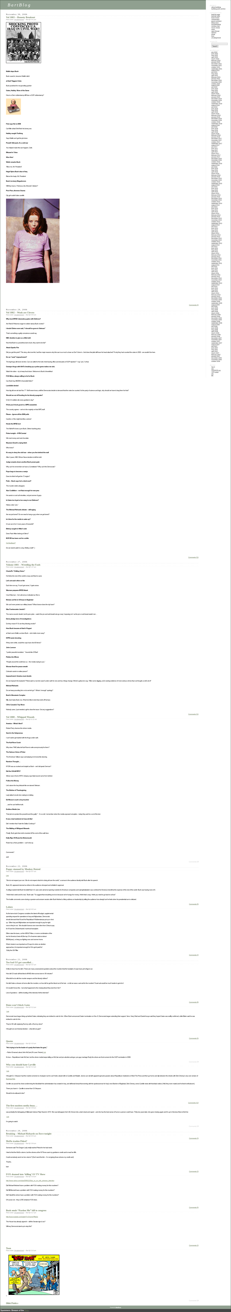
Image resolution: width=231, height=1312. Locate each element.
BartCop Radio (215, 16)
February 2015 (216, 195)
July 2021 (214, 72)
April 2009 (214, 311)
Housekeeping (216, 24)
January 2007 (215, 356)
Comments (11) (193, 557)
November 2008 (216, 320)
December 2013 (216, 218)
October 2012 (215, 241)
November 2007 (216, 340)
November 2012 (216, 240)
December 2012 (216, 238)
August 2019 (215, 105)
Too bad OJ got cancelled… (19, 962)
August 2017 (215, 145)
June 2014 (214, 208)
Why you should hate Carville (21, 1064)
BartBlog (19, 4)
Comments (216, 370)
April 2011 (214, 271)
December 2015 (216, 178)
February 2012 (216, 255)
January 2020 (215, 97)
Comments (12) (193, 1103)
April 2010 (214, 291)
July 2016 (214, 167)
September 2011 (216, 263)
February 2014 (216, 215)
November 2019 (216, 100)
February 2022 (216, 60)
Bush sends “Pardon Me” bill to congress (26, 1210)
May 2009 (214, 310)
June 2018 (214, 128)
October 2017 (215, 142)
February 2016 (216, 175)
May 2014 (214, 210)
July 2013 (214, 227)
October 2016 (215, 162)
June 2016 (214, 168)
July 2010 (214, 286)
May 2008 (214, 330)
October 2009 (215, 301)
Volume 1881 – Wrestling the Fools (23, 564)
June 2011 (214, 268)
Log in (213, 367)
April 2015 (214, 192)
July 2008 (214, 326)
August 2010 (215, 285)
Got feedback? (11, 543)
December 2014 (216, 198)
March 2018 (215, 134)
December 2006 (216, 358)
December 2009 (216, 298)
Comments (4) (194, 305)
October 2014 (215, 202)
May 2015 (214, 190)
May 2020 (214, 90)
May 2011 (214, 270)
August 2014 (215, 205)
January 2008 (215, 336)
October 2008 (215, 321)
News (213, 29)
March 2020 (215, 94)
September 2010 (216, 283)
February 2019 (216, 115)
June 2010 (214, 288)
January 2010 (215, 296)
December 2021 (216, 64)
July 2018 (214, 127)
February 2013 (216, 235)
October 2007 (215, 341)
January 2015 (215, 197)
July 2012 (214, 247)
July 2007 (214, 346)
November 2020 (216, 82)
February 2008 (216, 335)
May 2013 (214, 230)
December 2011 (216, 258)
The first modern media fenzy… (21, 1105)
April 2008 (214, 331)
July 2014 (214, 207)
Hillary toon (215, 23)
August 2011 (215, 265)
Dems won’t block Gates (18, 1005)
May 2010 (214, 290)
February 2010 (216, 295)
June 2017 (214, 148)
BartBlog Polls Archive (218, 9)
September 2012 (216, 243)
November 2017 (216, 140)
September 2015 (216, 183)
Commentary (215, 19)
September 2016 (216, 163)
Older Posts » (12, 1303)
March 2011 (215, 273)
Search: (214, 41)
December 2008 (216, 318)
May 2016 (214, 170)
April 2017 (214, 152)
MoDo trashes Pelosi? (16, 1141)
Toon (8, 1248)
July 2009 (214, 306)
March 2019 (215, 114)
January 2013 (215, 237)
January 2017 (215, 157)
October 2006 (215, 361)
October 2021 (215, 67)
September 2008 (216, 323)
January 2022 (215, 62)
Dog (26, 1310)
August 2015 (215, 185)
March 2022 (215, 59)
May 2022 (214, 55)
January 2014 (215, 217)
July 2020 (214, 87)
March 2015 (215, 193)
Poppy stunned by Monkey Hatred (23, 869)
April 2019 (214, 112)
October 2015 (215, 182)
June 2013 (214, 228)
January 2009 (215, 316)
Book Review (215, 18)
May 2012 (214, 250)
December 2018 (216, 118)
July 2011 (214, 266)
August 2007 (215, 345)
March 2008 (215, 333)
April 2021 (214, 75)
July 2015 (214, 187)
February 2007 (216, 355)
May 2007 (214, 350)
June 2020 (214, 89)
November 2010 (216, 280)
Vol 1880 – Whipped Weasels (20, 717)
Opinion (213, 33)
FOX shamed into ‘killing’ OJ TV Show (25, 1174)
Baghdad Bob (10, 1079)
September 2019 (216, 104)
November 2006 (216, 360)
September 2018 (216, 124)
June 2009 (214, 308)
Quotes (9, 1041)
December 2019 (216, 99)
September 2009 (216, 303)
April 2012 (214, 251)
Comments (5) (194, 1038)
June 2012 (214, 248)
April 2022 (214, 57)
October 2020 (215, 84)
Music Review (215, 28)
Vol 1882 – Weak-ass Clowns (20, 312)
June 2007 (214, 348)
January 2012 (215, 257)
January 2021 (215, 79)
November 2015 (216, 180)
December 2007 (216, 338)
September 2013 (216, 223)
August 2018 (215, 125)
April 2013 (214, 232)
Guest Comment (216, 21)
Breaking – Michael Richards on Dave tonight (28, 1133)
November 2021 (216, 65)
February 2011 (215, 275)
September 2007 (216, 343)
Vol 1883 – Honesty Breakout (20, 17)
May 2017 (214, 150)
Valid (214, 372)
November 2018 (216, 120)
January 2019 (215, 117)
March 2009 (215, 313)
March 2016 (215, 173)
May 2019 (214, 110)
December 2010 (216, 278)
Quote (213, 34)
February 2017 (216, 155)
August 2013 (215, 225)
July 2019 (214, 107)
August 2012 (215, 245)
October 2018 (215, 122)
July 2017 (214, 147)
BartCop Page (215, 14)
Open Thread (215, 31)
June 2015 (214, 188)
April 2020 (214, 92)
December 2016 (216, 158)
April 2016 (214, 172)
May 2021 (214, 74)
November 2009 (216, 300)
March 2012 (215, 253)
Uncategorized (19, 19)
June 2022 (214, 54)
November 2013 (216, 220)
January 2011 (215, 276)
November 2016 (216, 160)
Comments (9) (194, 904)
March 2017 (215, 153)
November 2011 (216, 260)
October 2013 (215, 222)
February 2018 (216, 135)
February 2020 (216, 95)
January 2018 (215, 137)
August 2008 (215, 325)
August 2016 (215, 165)
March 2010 (215, 293)
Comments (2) (194, 955)
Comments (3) (194, 1138)
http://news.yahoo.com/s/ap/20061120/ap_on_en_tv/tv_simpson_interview (30, 1181)
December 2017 (216, 138)
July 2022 (214, 52)
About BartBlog (216, 7)
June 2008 (214, 328)
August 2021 (215, 70)
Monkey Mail (215, 26)
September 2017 (216, 143)
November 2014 (216, 200)
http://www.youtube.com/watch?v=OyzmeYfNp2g (22, 1217)
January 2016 (215, 177)
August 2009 (215, 305)
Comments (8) (194, 1002)
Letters (9, 907)
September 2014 (216, 203)
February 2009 (216, 315)
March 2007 (215, 353)
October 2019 (215, 102)
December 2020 (216, 80)
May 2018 (214, 130)
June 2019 (214, 109)
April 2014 (214, 212)
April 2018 (214, 132)
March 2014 (215, 213)
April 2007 (214, 351)
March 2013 (215, 233)
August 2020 (215, 85)
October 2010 (215, 281)
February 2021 (216, 77)
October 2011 (215, 261)
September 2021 (216, 69)
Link (7, 876)
